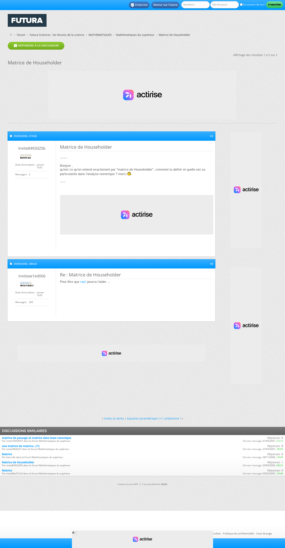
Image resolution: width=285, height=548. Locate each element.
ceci (83, 282)
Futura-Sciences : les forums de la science (57, 35)
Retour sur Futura (165, 5)
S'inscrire (139, 5)
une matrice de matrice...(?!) (21, 446)
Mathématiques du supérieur (135, 35)
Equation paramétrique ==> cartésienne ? (154, 418)
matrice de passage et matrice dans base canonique (36, 438)
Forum (21, 35)
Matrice (7, 454)
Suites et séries (114, 418)
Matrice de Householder (18, 462)
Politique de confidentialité (238, 533)
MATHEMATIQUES (100, 35)
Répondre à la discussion (36, 46)
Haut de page (264, 533)
